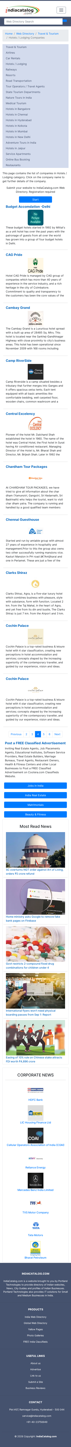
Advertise (35, 1369)
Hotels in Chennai (17, 114)
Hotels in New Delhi (18, 137)
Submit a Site (35, 1381)
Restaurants (13, 165)
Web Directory (25, 33)
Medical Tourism (16, 103)
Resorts (10, 75)
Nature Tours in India (19, 97)
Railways (11, 69)
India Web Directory (35, 1316)
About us (36, 1363)
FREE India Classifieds (35, 1341)
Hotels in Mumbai (17, 131)
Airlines (10, 52)
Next (57, 734)
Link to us (35, 1375)
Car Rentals (13, 58)
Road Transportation (19, 80)
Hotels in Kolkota (16, 125)
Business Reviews (35, 1388)
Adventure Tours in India (21, 142)
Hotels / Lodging (16, 64)
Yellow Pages (35, 1329)
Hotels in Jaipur (15, 148)
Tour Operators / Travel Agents (25, 86)
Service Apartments (18, 154)
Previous (16, 734)
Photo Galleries (35, 1335)
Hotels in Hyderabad (19, 120)
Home (9, 33)
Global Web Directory (35, 1323)
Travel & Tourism (48, 33)
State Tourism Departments (23, 92)
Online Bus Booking (18, 159)
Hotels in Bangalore (18, 109)
